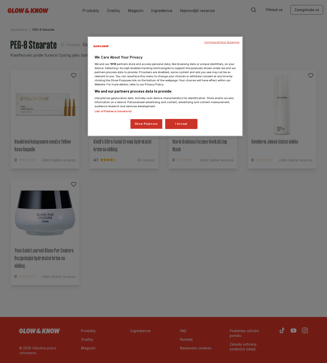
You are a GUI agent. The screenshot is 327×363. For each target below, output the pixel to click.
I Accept (181, 123)
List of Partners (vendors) (113, 111)
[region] (165, 86)
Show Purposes (146, 123)
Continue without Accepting (221, 42)
